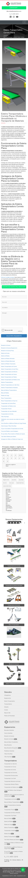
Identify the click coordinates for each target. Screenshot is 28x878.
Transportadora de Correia (7, 414)
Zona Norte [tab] (14, 479)
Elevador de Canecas (9, 736)
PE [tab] (11, 458)
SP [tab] (7, 461)
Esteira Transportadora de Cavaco (9, 374)
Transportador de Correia (10, 769)
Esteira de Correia (5, 353)
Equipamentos (7, 698)
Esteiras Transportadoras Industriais (9, 387)
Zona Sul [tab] (5, 482)
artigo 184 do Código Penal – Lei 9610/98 (14, 871)
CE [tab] (11, 455)
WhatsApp (14, 8)
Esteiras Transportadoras (7, 382)
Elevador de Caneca (5, 345)
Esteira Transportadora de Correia (9, 366)
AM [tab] (3, 455)
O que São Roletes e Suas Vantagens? (13, 790)
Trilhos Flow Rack (8, 753)
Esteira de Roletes (5, 356)
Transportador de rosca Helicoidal (9, 411)
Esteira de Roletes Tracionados (8, 363)
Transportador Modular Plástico (11, 784)
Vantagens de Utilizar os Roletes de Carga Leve (12, 439)
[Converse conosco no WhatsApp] (23, 870)
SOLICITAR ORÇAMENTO (14, 336)
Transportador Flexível (6, 408)
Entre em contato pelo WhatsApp (14, 287)
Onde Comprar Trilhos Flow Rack (8, 426)
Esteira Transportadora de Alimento (9, 371)
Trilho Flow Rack (5, 416)
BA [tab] (7, 455)
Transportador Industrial (9, 830)
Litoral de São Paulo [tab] (7, 486)
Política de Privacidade (9, 715)
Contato (6, 710)
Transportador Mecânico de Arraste (12, 781)
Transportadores (8, 704)
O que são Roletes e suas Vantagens (9, 431)
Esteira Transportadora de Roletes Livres (10, 379)
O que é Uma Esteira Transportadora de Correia (12, 428)
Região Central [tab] (6, 479)
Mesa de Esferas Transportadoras (9, 390)
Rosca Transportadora (6, 398)
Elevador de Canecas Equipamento (9, 348)
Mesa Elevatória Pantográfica (11, 748)
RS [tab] (23, 458)
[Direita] (24, 523)
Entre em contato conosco (7, 277)
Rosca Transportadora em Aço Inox (9, 400)
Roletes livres (7, 833)
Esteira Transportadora (9, 701)
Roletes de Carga (5, 395)
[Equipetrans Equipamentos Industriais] (14, 3)
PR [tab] (15, 458)
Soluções (6, 707)
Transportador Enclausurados (11, 775)
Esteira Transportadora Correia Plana (9, 369)
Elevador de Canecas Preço (7, 350)
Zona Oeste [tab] (21, 479)
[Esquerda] (21, 523)
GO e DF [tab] (20, 455)
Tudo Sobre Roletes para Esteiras (12, 839)
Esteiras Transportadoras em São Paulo (10, 385)
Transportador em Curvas (10, 766)
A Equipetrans (7, 695)
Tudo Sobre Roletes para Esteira (8, 436)
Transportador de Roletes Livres (8, 406)
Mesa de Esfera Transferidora (11, 742)
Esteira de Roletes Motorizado (8, 361)
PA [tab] (7, 458)
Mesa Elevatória (8, 745)
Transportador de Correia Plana (8, 403)
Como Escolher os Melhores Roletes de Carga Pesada (13, 423)
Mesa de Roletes (5, 393)
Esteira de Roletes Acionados (8, 358)
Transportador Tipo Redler (10, 815)
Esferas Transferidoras (9, 827)
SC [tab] (3, 461)
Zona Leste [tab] (11, 482)
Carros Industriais (8, 733)
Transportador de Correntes (10, 772)
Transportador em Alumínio (10, 763)
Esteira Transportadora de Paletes (9, 377)
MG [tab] (3, 458)
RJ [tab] (19, 458)
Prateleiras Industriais (9, 751)
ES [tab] (15, 455)
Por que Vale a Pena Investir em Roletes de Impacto (13, 434)
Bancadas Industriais (9, 730)
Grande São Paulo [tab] (20, 482)
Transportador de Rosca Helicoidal (12, 812)
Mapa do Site (7, 712)
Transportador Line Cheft (10, 778)
